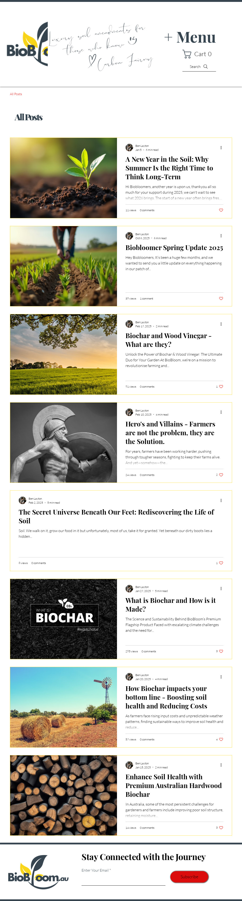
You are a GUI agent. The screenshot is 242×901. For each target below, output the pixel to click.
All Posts (16, 94)
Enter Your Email (95, 870)
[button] (199, 54)
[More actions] (222, 147)
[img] (47, 73)
